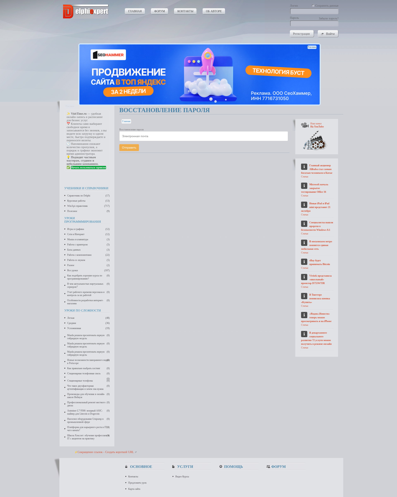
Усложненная (88, 328)
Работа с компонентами (88, 254)
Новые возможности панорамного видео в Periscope (88, 362)
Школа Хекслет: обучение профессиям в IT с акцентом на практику (88, 437)
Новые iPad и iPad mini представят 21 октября (315, 207)
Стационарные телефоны (88, 380)
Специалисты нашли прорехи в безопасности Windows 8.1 (317, 226)
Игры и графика (88, 229)
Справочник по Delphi (88, 195)
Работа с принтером (88, 244)
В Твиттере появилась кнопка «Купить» (315, 298)
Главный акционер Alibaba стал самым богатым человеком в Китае (316, 169)
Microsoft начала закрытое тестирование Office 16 (314, 188)
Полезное (88, 211)
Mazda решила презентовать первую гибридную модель (88, 337)
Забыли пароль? (328, 18)
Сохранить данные (326, 5)
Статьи (304, 176)
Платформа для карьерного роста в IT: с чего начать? (88, 429)
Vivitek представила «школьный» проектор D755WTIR (316, 279)
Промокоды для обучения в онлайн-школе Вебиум (88, 396)
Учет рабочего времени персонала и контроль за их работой (88, 294)
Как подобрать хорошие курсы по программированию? (88, 277)
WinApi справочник (88, 206)
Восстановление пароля (131, 129)
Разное (88, 265)
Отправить (129, 147)
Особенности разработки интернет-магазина (88, 302)
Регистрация (301, 33)
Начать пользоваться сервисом (88, 167)
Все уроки (88, 270)
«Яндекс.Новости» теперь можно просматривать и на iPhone (316, 317)
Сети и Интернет (88, 234)
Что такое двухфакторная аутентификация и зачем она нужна (88, 387)
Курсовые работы (88, 200)
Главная (126, 121)
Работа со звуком (88, 260)
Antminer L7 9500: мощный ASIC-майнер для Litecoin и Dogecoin (88, 412)
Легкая (88, 317)
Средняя (88, 323)
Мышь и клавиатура (88, 239)
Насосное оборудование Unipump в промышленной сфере (88, 420)
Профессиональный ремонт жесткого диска (88, 404)
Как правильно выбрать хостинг (88, 368)
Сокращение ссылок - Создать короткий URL (106, 452)
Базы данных (88, 249)
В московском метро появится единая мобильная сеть (316, 245)
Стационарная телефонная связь (88, 373)
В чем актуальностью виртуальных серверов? (88, 285)
